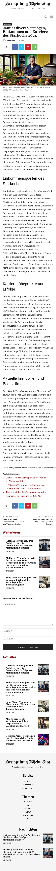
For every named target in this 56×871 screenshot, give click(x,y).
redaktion (11, 40)
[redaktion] (5, 40)
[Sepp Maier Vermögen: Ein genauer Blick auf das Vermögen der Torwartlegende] (44, 582)
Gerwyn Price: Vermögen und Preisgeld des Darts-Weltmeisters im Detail (20, 738)
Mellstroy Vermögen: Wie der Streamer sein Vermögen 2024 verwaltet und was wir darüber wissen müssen (21, 563)
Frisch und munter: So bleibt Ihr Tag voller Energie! (43, 521)
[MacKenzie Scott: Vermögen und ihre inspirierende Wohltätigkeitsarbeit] (43, 723)
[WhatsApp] (34, 47)
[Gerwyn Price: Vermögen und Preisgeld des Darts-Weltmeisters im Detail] (43, 739)
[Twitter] (21, 47)
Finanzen (7, 24)
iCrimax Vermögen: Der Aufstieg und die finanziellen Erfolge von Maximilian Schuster (19, 544)
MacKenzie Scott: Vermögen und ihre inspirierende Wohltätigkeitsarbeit (17, 723)
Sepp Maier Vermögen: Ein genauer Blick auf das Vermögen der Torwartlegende (21, 581)
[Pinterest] (28, 47)
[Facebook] (15, 47)
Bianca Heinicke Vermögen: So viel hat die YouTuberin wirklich (14, 521)
